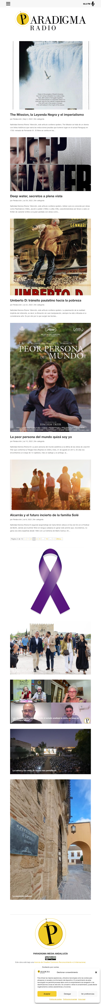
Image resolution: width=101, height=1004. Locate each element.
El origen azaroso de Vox (24, 671)
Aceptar (47, 994)
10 (47, 539)
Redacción (17, 119)
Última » (59, 539)
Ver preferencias (87, 994)
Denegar (67, 994)
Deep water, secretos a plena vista (36, 196)
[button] (96, 972)
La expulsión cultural (22, 896)
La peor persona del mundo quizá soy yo (41, 437)
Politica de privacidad (70, 999)
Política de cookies (55, 999)
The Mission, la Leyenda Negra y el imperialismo (47, 114)
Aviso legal (81, 999)
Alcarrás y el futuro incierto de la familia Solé (44, 515)
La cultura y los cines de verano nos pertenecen (34, 771)
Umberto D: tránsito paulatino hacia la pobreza (45, 300)
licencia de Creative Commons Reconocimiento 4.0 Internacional (59, 962)
